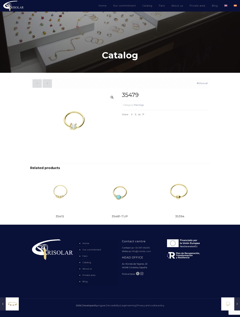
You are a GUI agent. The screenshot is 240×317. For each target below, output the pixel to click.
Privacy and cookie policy (150, 305)
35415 (60, 216)
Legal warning (128, 305)
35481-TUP (120, 216)
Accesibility (113, 305)
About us (87, 268)
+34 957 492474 (142, 247)
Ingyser (102, 305)
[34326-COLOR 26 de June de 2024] (9, 303)
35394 (179, 216)
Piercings (139, 105)
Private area (88, 275)
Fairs (84, 256)
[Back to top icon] (224, 310)
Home (85, 243)
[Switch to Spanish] (235, 5)
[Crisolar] (13, 5)
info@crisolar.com (141, 251)
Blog (85, 281)
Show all (203, 83)
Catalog (86, 262)
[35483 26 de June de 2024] (230, 303)
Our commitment (91, 249)
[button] (112, 97)
